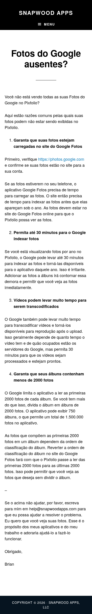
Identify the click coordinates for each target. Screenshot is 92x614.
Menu (49, 24)
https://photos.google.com (61, 159)
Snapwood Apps (46, 12)
